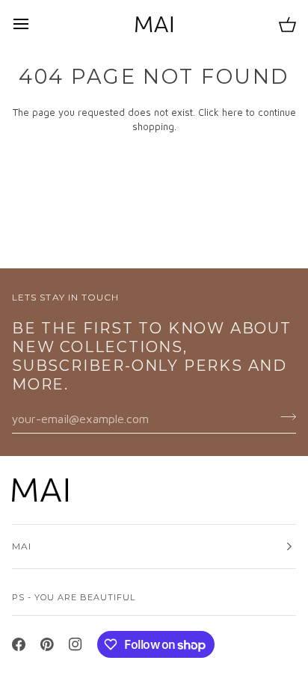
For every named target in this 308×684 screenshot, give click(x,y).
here (232, 112)
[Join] (283, 416)
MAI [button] (21, 546)
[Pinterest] (47, 644)
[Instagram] (75, 644)
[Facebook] (18, 644)
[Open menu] (34, 24)
